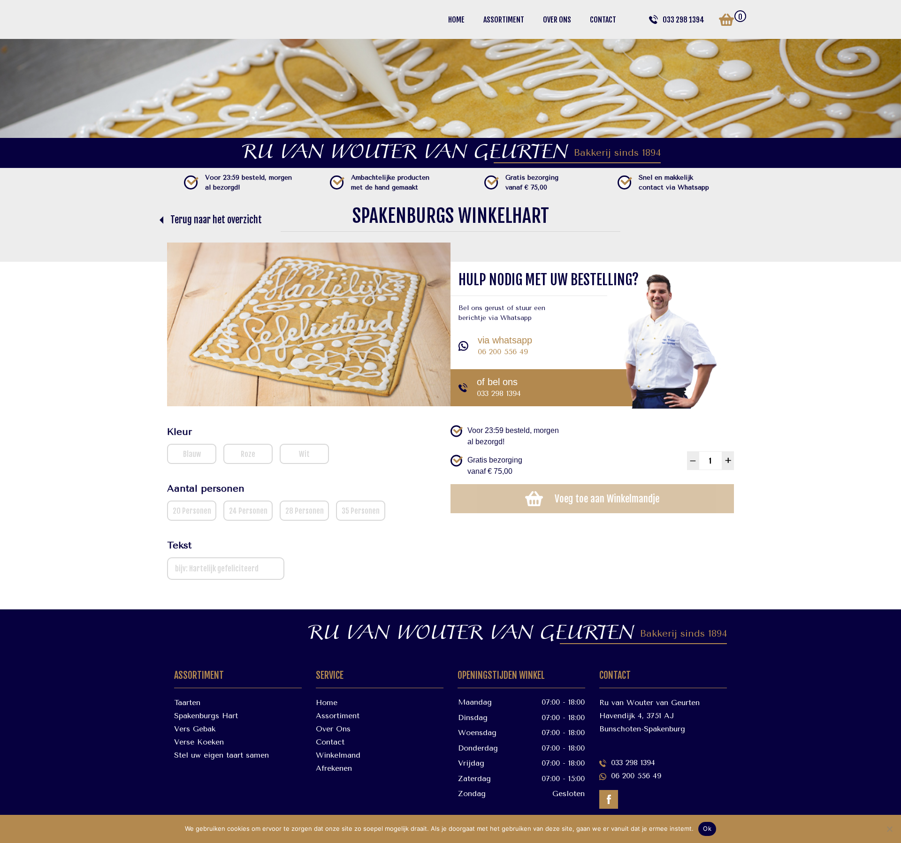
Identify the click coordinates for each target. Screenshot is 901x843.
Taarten (187, 702)
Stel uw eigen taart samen (221, 755)
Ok (707, 828)
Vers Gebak (194, 728)
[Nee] (889, 829)
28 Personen (304, 511)
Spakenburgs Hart (206, 715)
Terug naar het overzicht (216, 220)
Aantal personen (205, 488)
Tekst (179, 545)
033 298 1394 (683, 19)
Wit (304, 454)
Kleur (179, 431)
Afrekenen (334, 768)
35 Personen (361, 511)
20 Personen (192, 511)
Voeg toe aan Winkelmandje (607, 499)
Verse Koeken (199, 741)
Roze (248, 454)
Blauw (192, 454)
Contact (603, 19)
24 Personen (248, 511)
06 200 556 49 (503, 351)
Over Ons (557, 19)
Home (456, 19)
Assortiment (503, 19)
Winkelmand (338, 755)
